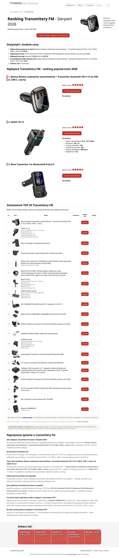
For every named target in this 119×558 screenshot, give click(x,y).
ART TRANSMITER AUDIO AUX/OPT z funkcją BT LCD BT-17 (42, 304)
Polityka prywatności (86, 550)
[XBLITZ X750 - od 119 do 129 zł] (94, 283)
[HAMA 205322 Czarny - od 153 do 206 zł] (94, 294)
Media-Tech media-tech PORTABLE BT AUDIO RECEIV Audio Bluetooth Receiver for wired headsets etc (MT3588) (46, 262)
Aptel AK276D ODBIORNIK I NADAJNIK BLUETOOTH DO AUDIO (43, 314)
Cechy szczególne (109, 23)
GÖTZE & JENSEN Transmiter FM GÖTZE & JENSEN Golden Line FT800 (45, 379)
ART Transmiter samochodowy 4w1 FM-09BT (37, 399)
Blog (80, 5)
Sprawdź (84, 222)
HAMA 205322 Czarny (28, 291)
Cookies (96, 550)
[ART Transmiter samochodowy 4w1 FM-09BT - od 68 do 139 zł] (94, 399)
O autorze (89, 5)
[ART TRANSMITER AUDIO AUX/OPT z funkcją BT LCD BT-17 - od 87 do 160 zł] (94, 304)
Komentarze (107, 27)
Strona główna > (15, 12)
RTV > (22, 12)
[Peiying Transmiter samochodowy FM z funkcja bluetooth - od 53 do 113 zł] (94, 253)
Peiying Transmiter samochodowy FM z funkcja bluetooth (41, 253)
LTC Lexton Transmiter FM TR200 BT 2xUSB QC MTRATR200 (42, 363)
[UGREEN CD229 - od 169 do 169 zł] (94, 343)
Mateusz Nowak (73, 554)
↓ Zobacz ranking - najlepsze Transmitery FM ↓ (53, 35)
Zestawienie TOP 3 (109, 21)
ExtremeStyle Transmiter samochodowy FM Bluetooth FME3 (42, 354)
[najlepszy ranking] (15, 3)
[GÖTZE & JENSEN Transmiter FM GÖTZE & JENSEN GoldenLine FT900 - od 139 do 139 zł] (94, 324)
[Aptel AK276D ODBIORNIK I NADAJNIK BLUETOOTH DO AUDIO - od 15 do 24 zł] (94, 314)
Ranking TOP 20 (108, 25)
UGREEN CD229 (26, 339)
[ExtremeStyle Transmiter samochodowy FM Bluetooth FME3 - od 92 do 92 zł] (94, 354)
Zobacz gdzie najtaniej (72, 91)
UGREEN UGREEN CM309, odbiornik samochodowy (39, 334)
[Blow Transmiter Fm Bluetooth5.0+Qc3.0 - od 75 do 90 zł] (94, 243)
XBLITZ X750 (25, 279)
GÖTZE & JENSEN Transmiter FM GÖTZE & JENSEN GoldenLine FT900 (45, 324)
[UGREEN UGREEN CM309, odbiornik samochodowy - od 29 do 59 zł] (94, 333)
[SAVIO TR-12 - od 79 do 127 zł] (94, 232)
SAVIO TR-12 (25, 228)
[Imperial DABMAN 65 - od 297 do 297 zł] (94, 409)
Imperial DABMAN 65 (28, 408)
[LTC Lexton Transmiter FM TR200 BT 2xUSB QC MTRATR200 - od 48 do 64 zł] (94, 362)
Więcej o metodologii (82, 421)
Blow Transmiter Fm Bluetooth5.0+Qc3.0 (35, 243)
